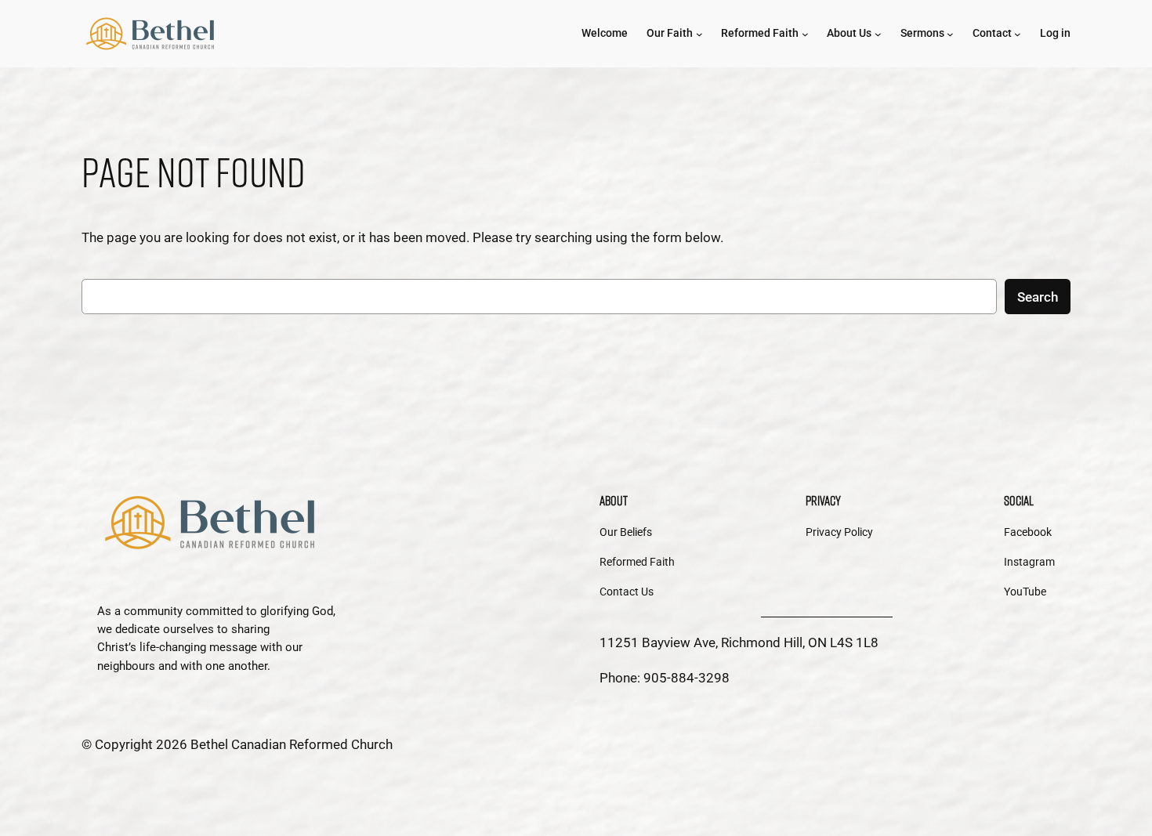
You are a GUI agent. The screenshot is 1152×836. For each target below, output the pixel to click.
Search (1037, 297)
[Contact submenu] (1017, 34)
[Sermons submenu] (950, 34)
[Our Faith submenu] (699, 34)
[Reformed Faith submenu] (805, 34)
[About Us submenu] (878, 34)
